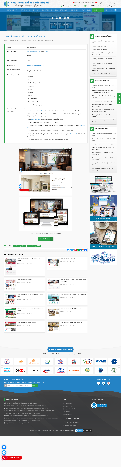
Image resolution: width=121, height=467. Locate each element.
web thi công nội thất (34, 246)
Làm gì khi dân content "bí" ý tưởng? (102, 101)
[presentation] (2, 366)
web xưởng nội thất (20, 246)
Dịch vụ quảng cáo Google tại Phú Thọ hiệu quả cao (102, 153)
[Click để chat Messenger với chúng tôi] (4, 447)
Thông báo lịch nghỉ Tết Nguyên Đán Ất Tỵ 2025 (104, 134)
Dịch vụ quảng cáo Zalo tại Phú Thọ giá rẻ (103, 144)
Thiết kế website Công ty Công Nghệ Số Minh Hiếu (103, 59)
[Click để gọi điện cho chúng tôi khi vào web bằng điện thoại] (4, 457)
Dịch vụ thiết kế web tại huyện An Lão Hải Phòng (103, 164)
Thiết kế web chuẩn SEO (35, 110)
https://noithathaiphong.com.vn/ (36, 65)
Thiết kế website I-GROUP (67, 258)
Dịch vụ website (67, 403)
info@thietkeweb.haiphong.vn (107, 3)
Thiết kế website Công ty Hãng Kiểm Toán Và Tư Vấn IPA (103, 53)
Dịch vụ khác (66, 411)
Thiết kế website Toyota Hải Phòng (27, 322)
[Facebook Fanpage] (98, 383)
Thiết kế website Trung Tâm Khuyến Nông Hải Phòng (103, 69)
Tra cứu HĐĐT (90, 6)
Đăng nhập (111, 6)
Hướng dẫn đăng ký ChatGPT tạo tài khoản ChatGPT (102, 105)
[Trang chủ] (119, 95)
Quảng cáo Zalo (67, 414)
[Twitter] (103, 383)
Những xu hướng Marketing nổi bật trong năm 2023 (103, 96)
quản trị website (36, 119)
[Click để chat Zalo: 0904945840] (4, 452)
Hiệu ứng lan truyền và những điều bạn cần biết (103, 115)
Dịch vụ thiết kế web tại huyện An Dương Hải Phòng (103, 169)
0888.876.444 (89, 3)
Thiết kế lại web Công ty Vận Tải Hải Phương (73, 294)
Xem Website (44, 238)
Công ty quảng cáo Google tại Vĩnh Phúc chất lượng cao (103, 148)
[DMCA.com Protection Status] (83, 430)
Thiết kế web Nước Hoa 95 (25, 279)
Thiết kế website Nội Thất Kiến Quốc (70, 308)
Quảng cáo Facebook (69, 408)
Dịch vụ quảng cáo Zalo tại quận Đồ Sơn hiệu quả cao (103, 158)
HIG (47, 51)
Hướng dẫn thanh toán (69, 425)
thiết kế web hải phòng (33, 51)
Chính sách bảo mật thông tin (71, 422)
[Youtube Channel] (108, 383)
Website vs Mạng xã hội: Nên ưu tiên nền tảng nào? (103, 121)
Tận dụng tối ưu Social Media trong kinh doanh (103, 86)
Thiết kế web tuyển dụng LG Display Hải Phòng (103, 42)
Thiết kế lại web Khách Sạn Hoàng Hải (71, 322)
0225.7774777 (79, 3)
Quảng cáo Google (68, 406)
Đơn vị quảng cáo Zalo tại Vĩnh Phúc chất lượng (103, 139)
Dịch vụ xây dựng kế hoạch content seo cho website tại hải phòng (103, 110)
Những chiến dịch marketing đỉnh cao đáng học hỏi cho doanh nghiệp (102, 91)
